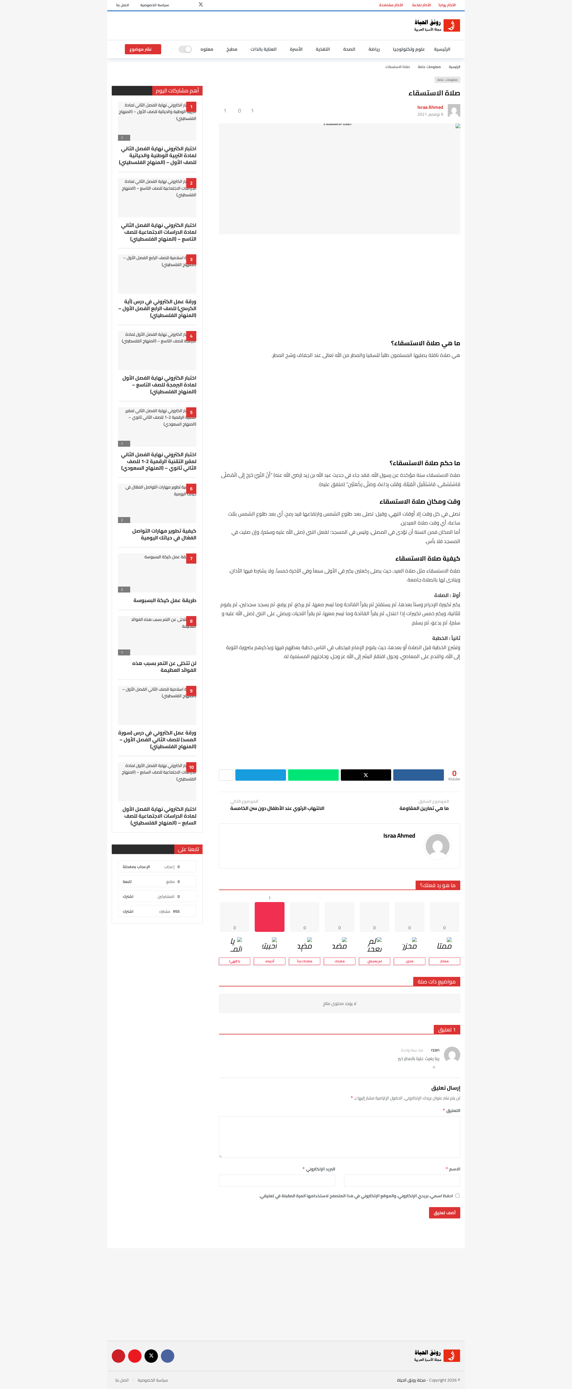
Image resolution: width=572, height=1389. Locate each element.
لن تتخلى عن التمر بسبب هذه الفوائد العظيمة (164, 666)
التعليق (451, 1110)
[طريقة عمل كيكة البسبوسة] (157, 573)
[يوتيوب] (191, 5)
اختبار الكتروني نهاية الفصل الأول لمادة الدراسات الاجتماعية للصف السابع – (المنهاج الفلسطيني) (159, 815)
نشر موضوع (140, 49)
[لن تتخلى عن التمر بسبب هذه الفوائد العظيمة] (157, 635)
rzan (435, 1049)
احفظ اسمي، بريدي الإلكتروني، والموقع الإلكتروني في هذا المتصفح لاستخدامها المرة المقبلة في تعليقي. (356, 1195)
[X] (200, 5)
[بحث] (169, 49)
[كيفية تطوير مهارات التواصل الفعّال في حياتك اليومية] (157, 503)
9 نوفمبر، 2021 (430, 114)
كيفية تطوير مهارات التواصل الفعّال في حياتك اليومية (164, 534)
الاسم (452, 1169)
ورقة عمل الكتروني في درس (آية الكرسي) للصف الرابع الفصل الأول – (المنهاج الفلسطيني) (157, 308)
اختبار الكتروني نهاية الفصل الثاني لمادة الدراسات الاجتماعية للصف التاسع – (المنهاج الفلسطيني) (158, 232)
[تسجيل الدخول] (116, 49)
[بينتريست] (182, 5)
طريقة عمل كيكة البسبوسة (164, 600)
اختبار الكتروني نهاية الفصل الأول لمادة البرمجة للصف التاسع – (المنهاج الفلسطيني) (159, 384)
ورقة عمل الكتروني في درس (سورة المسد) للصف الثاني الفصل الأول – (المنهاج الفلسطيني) (157, 739)
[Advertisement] (256, 24)
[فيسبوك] (210, 5)
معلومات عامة (447, 80)
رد (434, 1067)
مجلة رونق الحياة (411, 1380)
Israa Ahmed (430, 107)
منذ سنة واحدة (412, 1050)
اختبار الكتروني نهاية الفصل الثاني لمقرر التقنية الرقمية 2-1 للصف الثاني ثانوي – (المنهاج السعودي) (158, 461)
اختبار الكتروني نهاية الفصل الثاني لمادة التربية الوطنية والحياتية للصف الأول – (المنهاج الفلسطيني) (157, 155)
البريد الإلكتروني (318, 1169)
